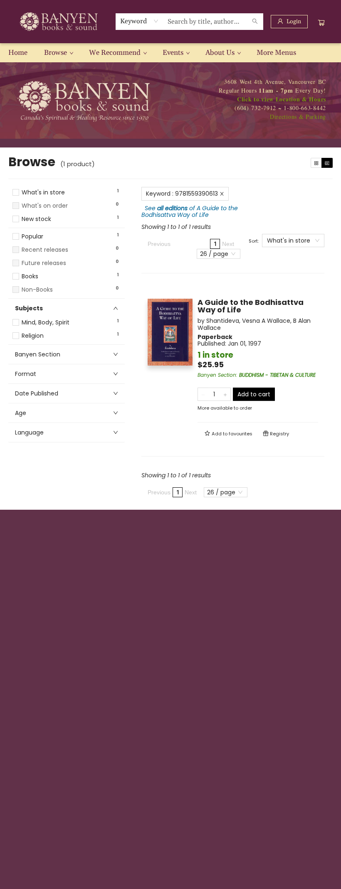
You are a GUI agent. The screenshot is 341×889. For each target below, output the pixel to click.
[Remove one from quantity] (203, 394)
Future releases (44, 263)
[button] (66, 227)
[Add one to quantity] (225, 394)
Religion (33, 336)
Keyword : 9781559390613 (182, 193)
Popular (32, 236)
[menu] (170, 52)
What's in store (43, 192)
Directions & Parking (298, 116)
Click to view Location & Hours (281, 99)
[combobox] (139, 21)
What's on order (45, 206)
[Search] (255, 21)
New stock (36, 219)
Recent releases (45, 250)
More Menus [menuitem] (276, 52)
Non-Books (37, 289)
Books (30, 276)
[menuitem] (18, 52)
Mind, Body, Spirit (45, 322)
